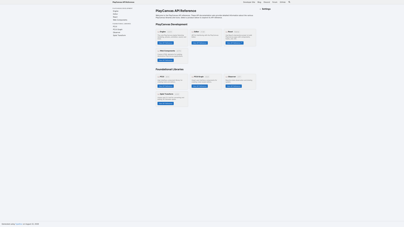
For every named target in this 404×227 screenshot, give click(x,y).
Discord (267, 2)
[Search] (289, 2)
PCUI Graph (117, 29)
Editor (115, 14)
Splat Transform (119, 35)
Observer (116, 32)
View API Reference (165, 43)
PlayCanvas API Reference (123, 2)
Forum (274, 2)
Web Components (120, 20)
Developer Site (249, 2)
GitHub (283, 2)
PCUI (115, 26)
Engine (115, 11)
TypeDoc (18, 224)
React (115, 17)
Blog (259, 2)
